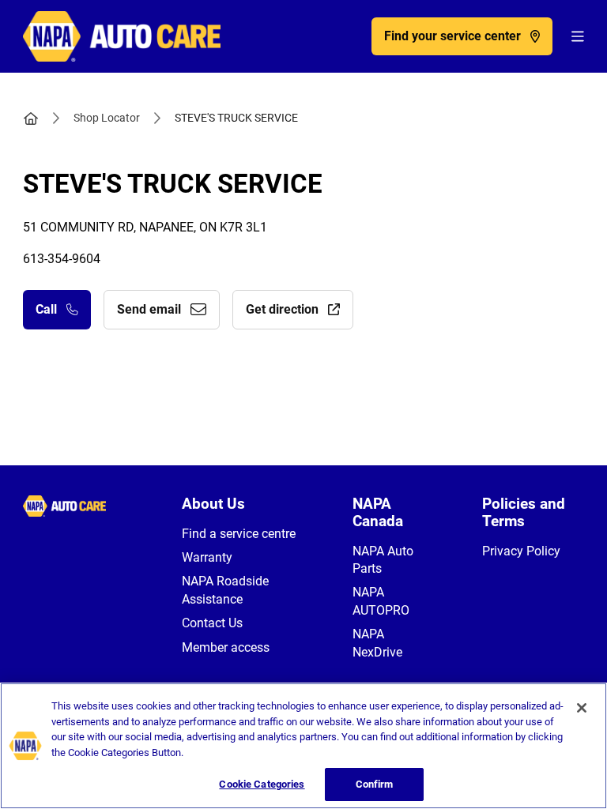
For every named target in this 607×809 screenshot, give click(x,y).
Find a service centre (239, 533)
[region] (303, 746)
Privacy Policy (521, 551)
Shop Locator (107, 117)
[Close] (581, 707)
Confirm (375, 784)
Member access (226, 647)
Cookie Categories (261, 784)
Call (46, 309)
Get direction (282, 309)
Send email (149, 309)
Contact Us (212, 622)
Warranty (207, 557)
